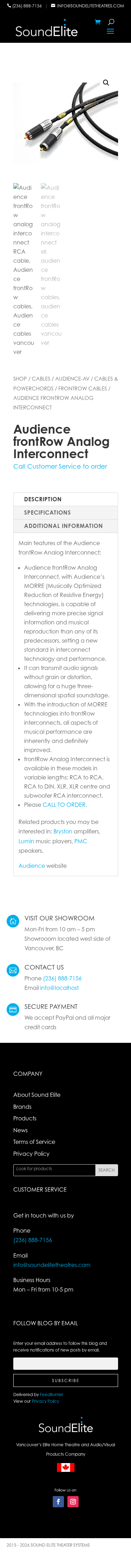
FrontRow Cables (82, 388)
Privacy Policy (31, 1153)
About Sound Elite (36, 1094)
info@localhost (59, 987)
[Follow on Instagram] (73, 1501)
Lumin (26, 841)
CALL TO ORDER (64, 804)
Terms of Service (34, 1141)
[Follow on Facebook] (58, 1501)
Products (24, 1118)
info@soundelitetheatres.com (90, 5)
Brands (22, 1106)
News (20, 1130)
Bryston (62, 831)
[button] (106, 82)
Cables (41, 378)
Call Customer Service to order (60, 466)
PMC (80, 841)
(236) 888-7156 (27, 5)
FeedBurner (51, 1394)
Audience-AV (72, 378)
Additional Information (63, 525)
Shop (20, 378)
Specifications (47, 512)
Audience (32, 865)
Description (43, 499)
